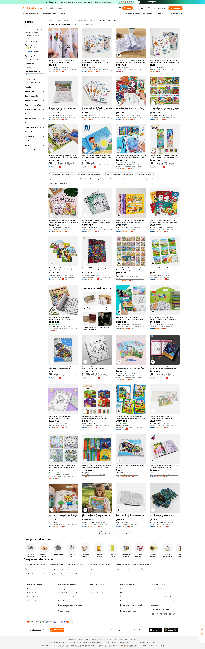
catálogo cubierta (57, 564)
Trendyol (125, 639)
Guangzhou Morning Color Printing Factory (96, 117)
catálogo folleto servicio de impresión (75, 569)
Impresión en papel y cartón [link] (108, 20)
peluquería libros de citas (146, 174)
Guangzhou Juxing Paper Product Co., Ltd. (62, 476)
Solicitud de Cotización (96, 593)
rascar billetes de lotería (76, 564)
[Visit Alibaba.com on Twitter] (161, 614)
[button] (120, 8)
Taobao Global (111, 639)
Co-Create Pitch (32, 593)
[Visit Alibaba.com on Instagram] (165, 614)
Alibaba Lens (36, 630)
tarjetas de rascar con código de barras (63, 179)
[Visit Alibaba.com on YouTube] (169, 614)
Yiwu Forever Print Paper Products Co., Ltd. (164, 117)
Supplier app (115, 630)
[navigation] (34, 277)
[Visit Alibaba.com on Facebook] (152, 614)
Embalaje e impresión (63, 20)
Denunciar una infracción (128, 611)
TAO (119, 639)
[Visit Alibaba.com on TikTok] (174, 614)
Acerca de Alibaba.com (35, 584)
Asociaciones (155, 605)
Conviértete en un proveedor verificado (164, 601)
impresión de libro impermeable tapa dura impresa (42, 569)
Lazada (102, 639)
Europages (133, 639)
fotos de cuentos (58, 574)
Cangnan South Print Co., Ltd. (159, 277)
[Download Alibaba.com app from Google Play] (171, 630)
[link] (202, 628)
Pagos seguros (63, 589)
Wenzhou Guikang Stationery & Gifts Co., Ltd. (131, 166)
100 (127, 533)
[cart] (149, 8)
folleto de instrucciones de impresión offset (120, 174)
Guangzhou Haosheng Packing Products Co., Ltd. (63, 328)
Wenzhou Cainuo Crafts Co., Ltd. (59, 165)
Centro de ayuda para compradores (132, 589)
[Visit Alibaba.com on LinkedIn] (157, 614)
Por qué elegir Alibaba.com (35, 589)
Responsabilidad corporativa (36, 597)
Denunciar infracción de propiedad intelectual (131, 606)
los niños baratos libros (142, 564)
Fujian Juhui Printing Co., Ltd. (125, 229)
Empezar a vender (157, 593)
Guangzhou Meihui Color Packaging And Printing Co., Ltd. (63, 69)
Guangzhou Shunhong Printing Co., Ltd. (129, 117)
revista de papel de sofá (118, 179)
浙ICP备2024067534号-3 (157, 646)
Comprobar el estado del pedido (162, 597)
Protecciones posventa (65, 601)
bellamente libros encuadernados (103, 569)
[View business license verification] (122, 646)
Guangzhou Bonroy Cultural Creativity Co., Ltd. (165, 475)
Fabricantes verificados (97, 589)
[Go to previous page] (97, 533)
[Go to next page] (131, 533)
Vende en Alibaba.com (158, 589)
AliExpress (72, 639)
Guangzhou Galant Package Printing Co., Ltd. (97, 277)
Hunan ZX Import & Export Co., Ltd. (93, 475)
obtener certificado (149, 569)
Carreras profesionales (34, 601)
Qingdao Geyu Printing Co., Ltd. (58, 229)
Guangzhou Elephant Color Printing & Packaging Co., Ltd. (165, 376)
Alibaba (50, 20)
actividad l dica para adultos (77, 574)
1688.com (80, 639)
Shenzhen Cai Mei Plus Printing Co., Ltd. (129, 524)
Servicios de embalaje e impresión (84, 20)
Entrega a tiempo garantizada (67, 597)
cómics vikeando (152, 179)
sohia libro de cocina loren (59, 183)
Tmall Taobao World (92, 639)
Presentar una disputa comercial (131, 597)
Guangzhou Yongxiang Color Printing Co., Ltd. (97, 229)
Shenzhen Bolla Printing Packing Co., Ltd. (61, 117)
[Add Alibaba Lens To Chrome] (57, 630)
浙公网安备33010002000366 (137, 646)
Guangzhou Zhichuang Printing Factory (95, 69)
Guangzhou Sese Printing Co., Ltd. (127, 475)
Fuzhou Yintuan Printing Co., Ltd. (160, 524)
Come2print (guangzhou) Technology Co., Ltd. (131, 69)
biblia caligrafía (136, 179)
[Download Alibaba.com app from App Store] (155, 630)
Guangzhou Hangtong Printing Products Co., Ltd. (63, 376)
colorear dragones (98, 574)
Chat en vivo (124, 593)
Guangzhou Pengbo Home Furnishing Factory (165, 69)
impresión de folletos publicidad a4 (89, 174)
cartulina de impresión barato (128, 569)
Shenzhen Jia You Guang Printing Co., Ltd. (96, 165)
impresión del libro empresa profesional (93, 179)
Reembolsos (124, 601)
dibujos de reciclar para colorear (37, 574)
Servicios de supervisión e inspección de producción (70, 606)
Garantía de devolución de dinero (69, 593)
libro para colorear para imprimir (100, 564)
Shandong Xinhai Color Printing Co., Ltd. (129, 427)
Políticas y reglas (63, 611)
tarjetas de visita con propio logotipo (62, 174)
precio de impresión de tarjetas (36, 564)
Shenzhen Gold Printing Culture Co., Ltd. (95, 376)
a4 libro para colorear (122, 564)
